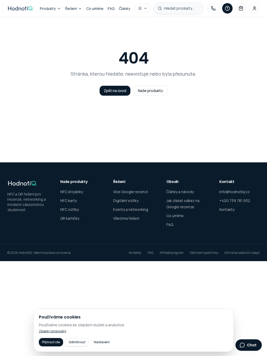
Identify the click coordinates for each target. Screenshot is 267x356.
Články (124, 8)
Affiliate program (172, 253)
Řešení (71, 8)
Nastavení (102, 342)
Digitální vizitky (125, 200)
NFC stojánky (71, 191)
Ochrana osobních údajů (242, 253)
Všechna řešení (126, 218)
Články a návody (180, 191)
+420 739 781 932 (234, 200)
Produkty (48, 8)
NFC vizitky (69, 209)
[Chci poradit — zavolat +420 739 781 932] (213, 8)
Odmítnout (77, 342)
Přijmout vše (51, 342)
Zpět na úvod (115, 90)
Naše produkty (150, 90)
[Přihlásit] (254, 8)
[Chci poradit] (227, 8)
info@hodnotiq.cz (234, 191)
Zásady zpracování (52, 331)
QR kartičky (69, 218)
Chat (252, 345)
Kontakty (226, 209)
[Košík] (241, 8)
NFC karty (68, 200)
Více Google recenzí (130, 191)
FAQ (111, 8)
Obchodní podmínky (204, 253)
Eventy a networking (130, 209)
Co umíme (95, 8)
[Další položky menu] (143, 8)
